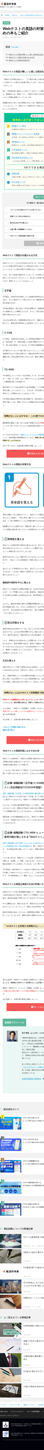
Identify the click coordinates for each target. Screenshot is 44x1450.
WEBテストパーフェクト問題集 (26, 134)
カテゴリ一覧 (15, 1405)
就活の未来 (8, 4)
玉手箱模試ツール (19, 150)
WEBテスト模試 (19, 126)
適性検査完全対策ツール (22, 157)
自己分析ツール (18, 182)
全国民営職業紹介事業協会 (31, 1079)
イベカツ (3, 1405)
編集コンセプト (29, 1405)
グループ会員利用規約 (33, 1411)
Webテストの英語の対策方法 (19, 60)
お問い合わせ (4, 1411)
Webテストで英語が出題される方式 (21, 57)
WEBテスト (26, 37)
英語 (32, 37)
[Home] (1, 15)
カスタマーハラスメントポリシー (9, 1415)
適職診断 (16, 173)
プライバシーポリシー (17, 1411)
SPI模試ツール (18, 142)
